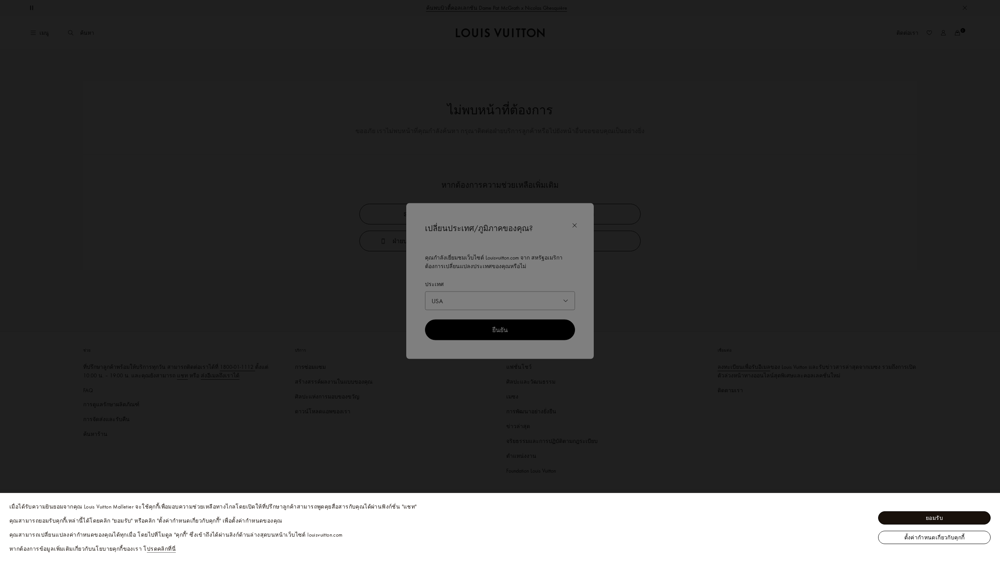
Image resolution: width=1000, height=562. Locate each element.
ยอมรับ (934, 517)
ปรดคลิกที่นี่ (161, 548)
